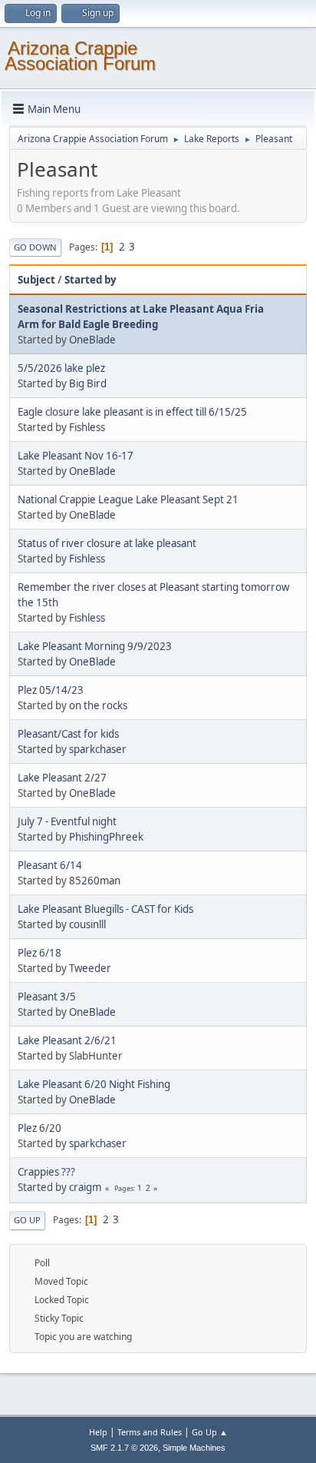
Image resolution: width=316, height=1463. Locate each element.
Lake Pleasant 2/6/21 (67, 1040)
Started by (90, 280)
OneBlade (92, 340)
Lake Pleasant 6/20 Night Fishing (94, 1084)
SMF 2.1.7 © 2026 (124, 1447)
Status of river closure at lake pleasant (107, 543)
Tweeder (90, 968)
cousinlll (87, 924)
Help (98, 1432)
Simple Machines (194, 1447)
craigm (85, 1187)
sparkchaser (98, 749)
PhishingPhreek (106, 837)
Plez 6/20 (39, 1128)
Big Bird (88, 383)
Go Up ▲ (210, 1432)
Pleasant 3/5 (47, 997)
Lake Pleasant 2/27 (62, 778)
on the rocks (98, 705)
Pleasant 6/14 (50, 865)
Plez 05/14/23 (51, 690)
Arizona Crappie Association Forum (80, 56)
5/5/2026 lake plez (61, 368)
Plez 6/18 (39, 953)
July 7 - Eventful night (67, 821)
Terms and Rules (149, 1432)
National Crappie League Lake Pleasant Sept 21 (128, 499)
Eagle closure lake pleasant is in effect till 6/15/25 (132, 412)
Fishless (87, 427)
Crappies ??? (46, 1172)
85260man (94, 880)
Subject (36, 280)
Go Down (35, 247)
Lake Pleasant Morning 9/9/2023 (95, 646)
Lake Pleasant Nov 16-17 (75, 456)
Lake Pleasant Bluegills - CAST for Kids (105, 909)
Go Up (27, 1220)
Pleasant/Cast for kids (68, 734)
